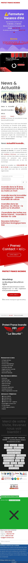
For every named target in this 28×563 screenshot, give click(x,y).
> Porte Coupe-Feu (6, 371)
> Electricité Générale (6, 373)
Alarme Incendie (14, 468)
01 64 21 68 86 (20, 165)
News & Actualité (9, 460)
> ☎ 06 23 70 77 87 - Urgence (9, 401)
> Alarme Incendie (6, 383)
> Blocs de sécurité (6, 382)
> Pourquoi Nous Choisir (7, 365)
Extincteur (14, 463)
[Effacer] (8, 179)
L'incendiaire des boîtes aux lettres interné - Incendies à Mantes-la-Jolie (13, 214)
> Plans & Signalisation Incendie (9, 391)
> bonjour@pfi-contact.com (8, 403)
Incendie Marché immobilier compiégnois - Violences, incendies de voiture (13, 197)
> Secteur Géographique (7, 364)
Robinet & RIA (8, 448)
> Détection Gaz (5, 385)
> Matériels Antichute (6, 389)
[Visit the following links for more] (6, 340)
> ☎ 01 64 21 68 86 (6, 396)
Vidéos (6, 445)
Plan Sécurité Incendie (8, 455)
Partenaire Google (9, 458)
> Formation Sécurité (6, 367)
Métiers (17, 460)
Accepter (14, 562)
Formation (6, 463)
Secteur (21, 445)
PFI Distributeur (21, 455)
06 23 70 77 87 (10, 534)
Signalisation (13, 445)
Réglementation (18, 448)
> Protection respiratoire (7, 387)
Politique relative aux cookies (7, 560)
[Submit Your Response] (0, 543)
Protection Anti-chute (13, 453)
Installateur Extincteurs (10, 154)
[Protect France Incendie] (10, 3)
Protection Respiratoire (14, 450)
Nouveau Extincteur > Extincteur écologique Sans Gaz (13, 223)
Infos (22, 460)
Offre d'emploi (20, 458)
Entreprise (21, 463)
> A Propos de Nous (6, 360)
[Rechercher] (3, 179)
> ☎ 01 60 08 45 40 (6, 398)
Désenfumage (19, 466)
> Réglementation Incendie (8, 369)
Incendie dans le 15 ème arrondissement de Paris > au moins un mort (13, 189)
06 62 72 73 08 (9, 535)
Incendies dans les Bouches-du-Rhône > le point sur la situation (12, 206)
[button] (4, 62)
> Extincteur (4, 378)
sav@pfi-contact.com (7, 537)
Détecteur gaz (9, 466)
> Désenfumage (5, 380)
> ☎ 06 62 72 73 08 (6, 400)
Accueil (11, 315)
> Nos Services (5, 362)
